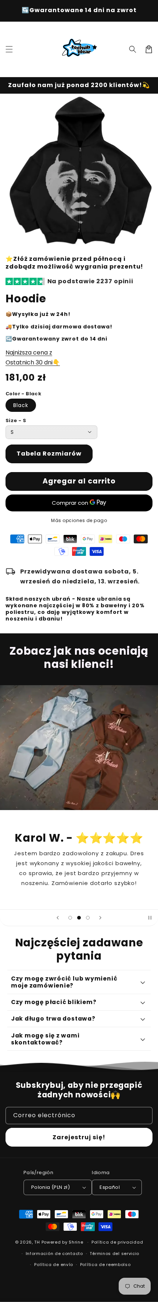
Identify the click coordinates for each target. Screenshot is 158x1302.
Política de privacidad (117, 1242)
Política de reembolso (105, 1264)
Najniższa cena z (29, 352)
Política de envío (53, 1264)
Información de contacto (54, 1253)
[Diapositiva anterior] (58, 918)
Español (110, 1187)
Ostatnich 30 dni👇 (33, 362)
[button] (9, 49)
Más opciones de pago (79, 520)
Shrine (76, 1242)
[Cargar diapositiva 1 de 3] (70, 917)
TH (37, 1242)
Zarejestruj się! (79, 1137)
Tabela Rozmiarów (49, 453)
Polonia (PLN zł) (50, 1187)
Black (20, 405)
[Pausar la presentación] (150, 918)
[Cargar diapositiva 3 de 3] (87, 917)
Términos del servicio (114, 1253)
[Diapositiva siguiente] (100, 918)
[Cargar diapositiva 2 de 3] (79, 917)
